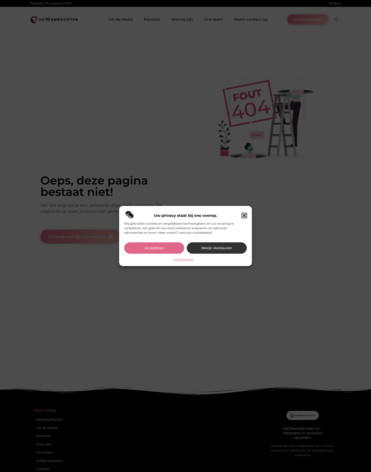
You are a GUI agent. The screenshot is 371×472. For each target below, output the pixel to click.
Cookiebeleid (183, 259)
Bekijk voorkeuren (216, 248)
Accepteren (154, 248)
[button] (244, 215)
